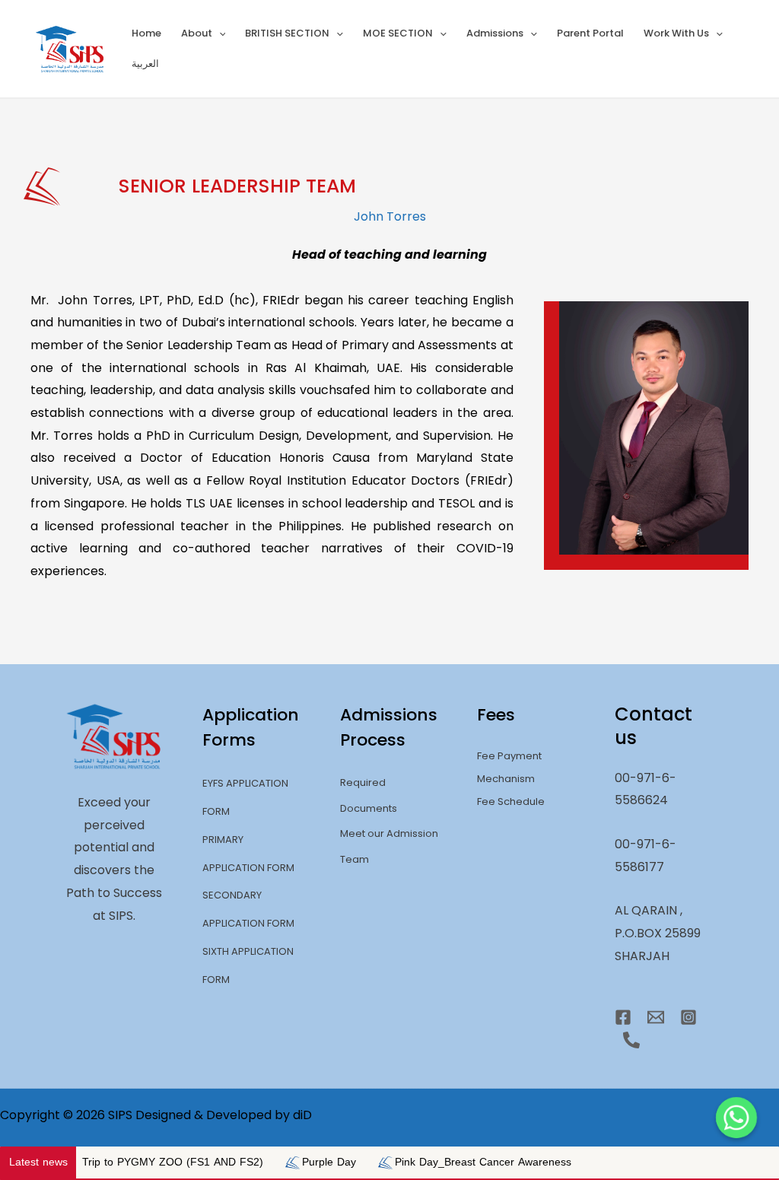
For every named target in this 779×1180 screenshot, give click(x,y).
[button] (219, 33)
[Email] (655, 1017)
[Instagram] (688, 1017)
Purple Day (284, 1162)
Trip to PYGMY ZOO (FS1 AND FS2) (127, 1162)
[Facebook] (623, 1017)
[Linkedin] (631, 1040)
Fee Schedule (511, 801)
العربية (145, 63)
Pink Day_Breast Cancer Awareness (438, 1162)
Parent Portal (590, 33)
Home (146, 33)
